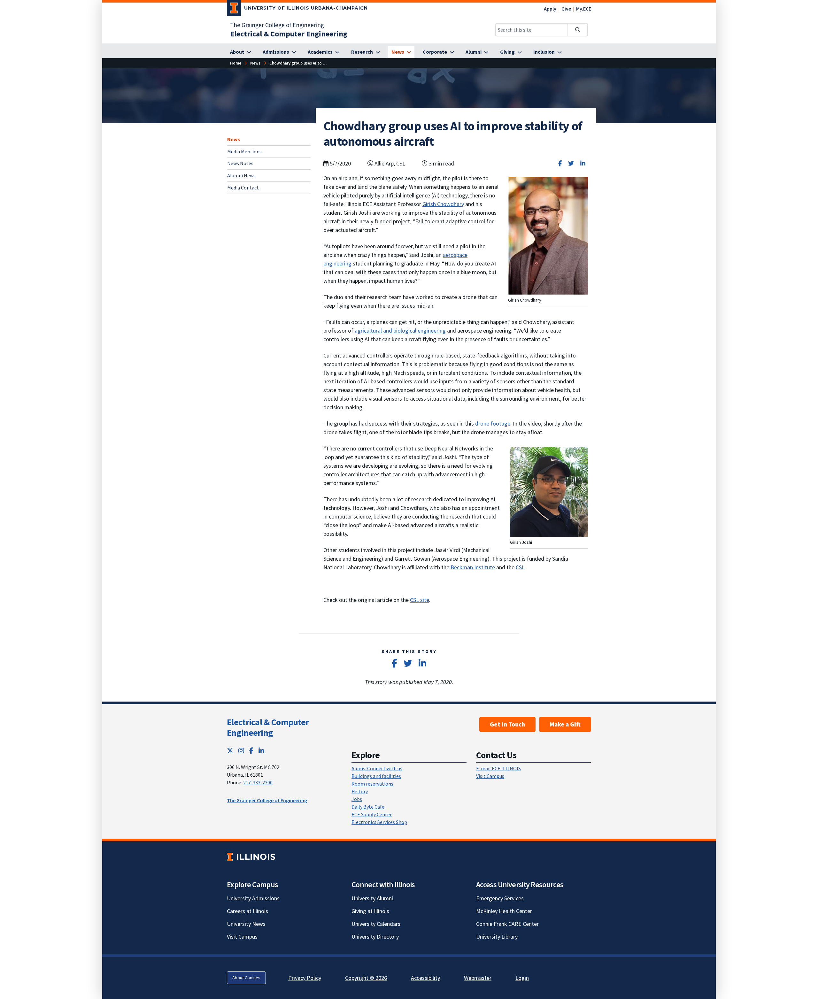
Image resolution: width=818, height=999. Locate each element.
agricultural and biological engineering (400, 330)
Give (566, 8)
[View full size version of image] (549, 491)
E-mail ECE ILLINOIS (498, 768)
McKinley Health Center (504, 911)
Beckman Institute (473, 567)
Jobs (356, 799)
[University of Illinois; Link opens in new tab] (251, 856)
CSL (520, 567)
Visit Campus (490, 776)
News (233, 139)
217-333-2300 (258, 782)
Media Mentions (244, 151)
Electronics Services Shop (379, 822)
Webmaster (477, 977)
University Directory (375, 936)
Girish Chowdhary (443, 204)
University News (246, 923)
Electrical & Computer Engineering (268, 727)
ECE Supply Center (371, 814)
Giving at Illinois (370, 911)
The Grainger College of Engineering (277, 25)
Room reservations (372, 783)
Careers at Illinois (247, 911)
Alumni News (241, 175)
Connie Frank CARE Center (507, 923)
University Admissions (253, 898)
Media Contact (243, 187)
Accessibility (425, 977)
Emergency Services (500, 898)
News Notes (240, 163)
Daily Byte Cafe (367, 806)
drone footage (492, 423)
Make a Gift (565, 724)
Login (522, 977)
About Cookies (246, 977)
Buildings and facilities (376, 776)
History (359, 791)
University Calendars (375, 923)
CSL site (419, 599)
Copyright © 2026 (366, 977)
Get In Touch (507, 724)
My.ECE (583, 8)
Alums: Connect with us (376, 768)
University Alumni (372, 898)
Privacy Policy (304, 977)
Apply (550, 8)
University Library (497, 936)
